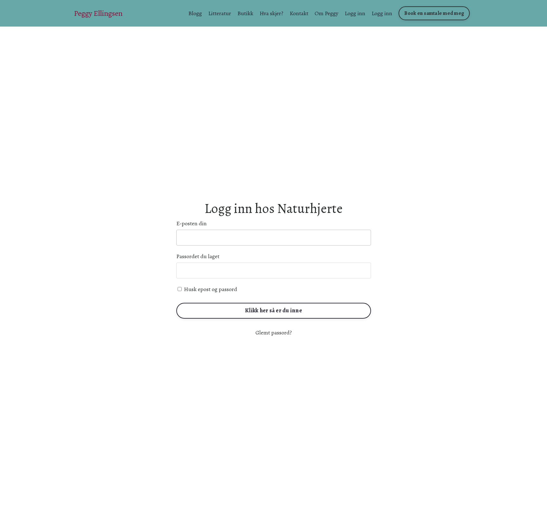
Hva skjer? (271, 13)
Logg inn (355, 13)
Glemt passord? (273, 332)
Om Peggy (326, 13)
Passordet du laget (197, 256)
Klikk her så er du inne (273, 310)
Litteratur (219, 13)
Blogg (195, 13)
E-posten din (191, 223)
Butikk (245, 13)
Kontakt (299, 13)
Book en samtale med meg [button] (434, 13)
